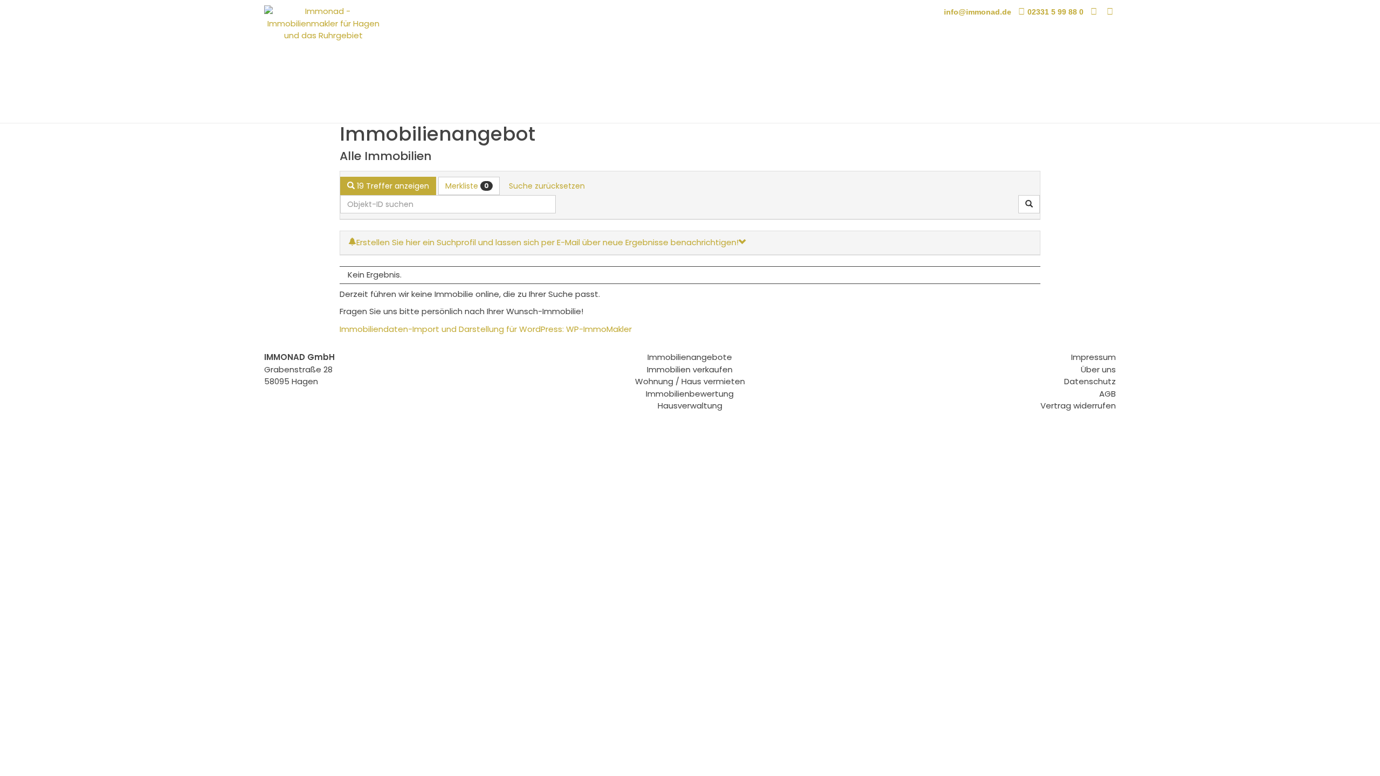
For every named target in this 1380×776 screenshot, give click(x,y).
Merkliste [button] (467, 186)
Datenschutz (1090, 381)
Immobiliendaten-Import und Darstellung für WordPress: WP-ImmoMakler (486, 329)
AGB (1107, 393)
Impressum (1093, 357)
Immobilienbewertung (690, 393)
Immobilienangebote (689, 357)
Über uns (1098, 369)
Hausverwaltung (690, 405)
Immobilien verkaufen (690, 369)
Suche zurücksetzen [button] (547, 186)
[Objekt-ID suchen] (1029, 204)
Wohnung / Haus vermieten (690, 381)
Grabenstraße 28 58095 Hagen (299, 369)
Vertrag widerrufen (1078, 405)
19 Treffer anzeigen (392, 186)
